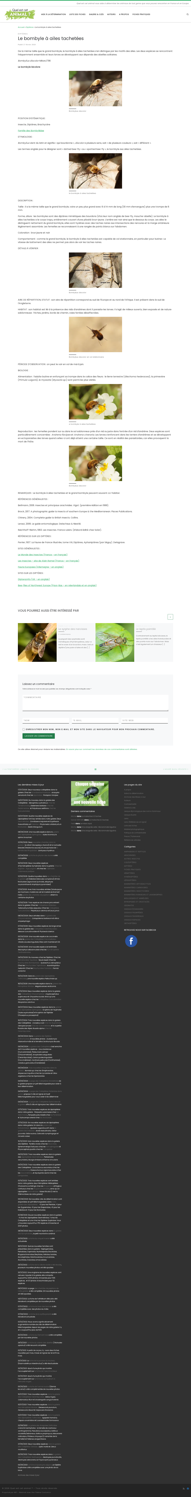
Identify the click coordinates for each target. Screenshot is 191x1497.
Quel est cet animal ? (21, 1488)
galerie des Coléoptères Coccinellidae (40, 939)
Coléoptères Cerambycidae (45, 929)
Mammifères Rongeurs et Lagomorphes (143, 895)
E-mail (77, 720)
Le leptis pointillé (146, 629)
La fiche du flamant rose (38, 1335)
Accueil (21, 27)
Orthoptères (130, 923)
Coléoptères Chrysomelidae (32, 994)
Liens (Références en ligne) (135, 822)
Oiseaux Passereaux (134, 916)
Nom (27, 720)
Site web (128, 720)
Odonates (129, 905)
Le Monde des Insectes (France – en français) (43, 554)
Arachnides (130, 855)
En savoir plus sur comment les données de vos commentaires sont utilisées (101, 749)
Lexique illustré (130, 815)
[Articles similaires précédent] (164, 617)
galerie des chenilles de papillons (36, 895)
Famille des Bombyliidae (31, 130)
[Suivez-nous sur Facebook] (188, 1488)
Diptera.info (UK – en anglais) (34, 579)
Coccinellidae (26, 1173)
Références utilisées (132, 840)
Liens (126, 818)
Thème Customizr (43, 1492)
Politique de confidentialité (135, 833)
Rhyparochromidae (41, 1189)
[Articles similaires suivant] (170, 617)
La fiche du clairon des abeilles (40, 1343)
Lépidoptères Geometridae (32, 1157)
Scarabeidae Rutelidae (41, 792)
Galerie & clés (129, 808)
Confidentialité (130, 804)
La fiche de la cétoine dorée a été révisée (44, 1265)
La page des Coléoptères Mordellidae (43, 1081)
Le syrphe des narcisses (72, 629)
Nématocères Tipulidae (27, 960)
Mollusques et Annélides (136, 898)
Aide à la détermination (133, 793)
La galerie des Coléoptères (39, 1046)
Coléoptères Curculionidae (50, 999)
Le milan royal (86, 823)
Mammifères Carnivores (136, 887)
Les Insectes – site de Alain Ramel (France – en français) (48, 560)
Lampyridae (23, 1175)
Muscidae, (52, 1144)
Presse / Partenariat (132, 836)
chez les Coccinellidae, (40, 1026)
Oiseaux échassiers (133, 909)
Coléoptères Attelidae (47, 905)
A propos (127, 790)
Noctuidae (22, 827)
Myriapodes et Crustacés (136, 902)
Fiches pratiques (132, 869)
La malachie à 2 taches (91, 816)
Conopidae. (47, 1149)
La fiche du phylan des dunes (41, 855)
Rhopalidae (48, 1186)
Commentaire (32, 697)
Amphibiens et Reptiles (135, 852)
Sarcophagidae (52, 1147)
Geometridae (23, 821)
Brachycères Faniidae (42, 968)
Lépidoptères (130, 880)
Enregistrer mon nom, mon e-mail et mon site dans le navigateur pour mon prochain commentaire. (90, 729)
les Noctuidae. (46, 1117)
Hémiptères (129, 873)
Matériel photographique (134, 829)
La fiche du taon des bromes (40, 1306)
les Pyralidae (55, 1115)
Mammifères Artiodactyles (137, 884)
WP (15, 1492)
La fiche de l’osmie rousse (38, 1386)
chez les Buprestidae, (53, 1023)
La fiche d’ (40, 1465)
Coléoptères (130, 862)
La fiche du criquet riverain (39, 1238)
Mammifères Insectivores (136, 891)
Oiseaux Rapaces (132, 920)
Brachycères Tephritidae (35, 965)
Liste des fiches (130, 826)
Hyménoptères (131, 877)
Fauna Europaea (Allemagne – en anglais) (41, 567)
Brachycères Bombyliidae (28, 963)
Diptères (29, 27)
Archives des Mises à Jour (135, 797)
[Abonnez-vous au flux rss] (184, 1488)
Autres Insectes (132, 859)
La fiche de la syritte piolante (40, 1314)
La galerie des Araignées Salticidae (42, 1425)
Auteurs (127, 800)
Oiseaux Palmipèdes (133, 913)
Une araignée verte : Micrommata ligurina (99, 827)
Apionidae (38, 795)
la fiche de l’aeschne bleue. (46, 1371)
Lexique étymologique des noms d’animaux (142, 811)
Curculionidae (24, 1170)
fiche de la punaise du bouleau (42, 1361)
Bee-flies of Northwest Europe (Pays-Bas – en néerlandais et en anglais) (57, 585)
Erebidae (34, 824)
